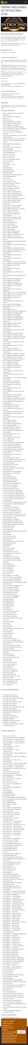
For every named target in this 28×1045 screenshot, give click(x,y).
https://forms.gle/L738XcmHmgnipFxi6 (9, 41)
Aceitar (21, 1032)
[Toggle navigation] (25, 2)
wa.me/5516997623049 (8, 39)
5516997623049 (19, 66)
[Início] (5, 2)
